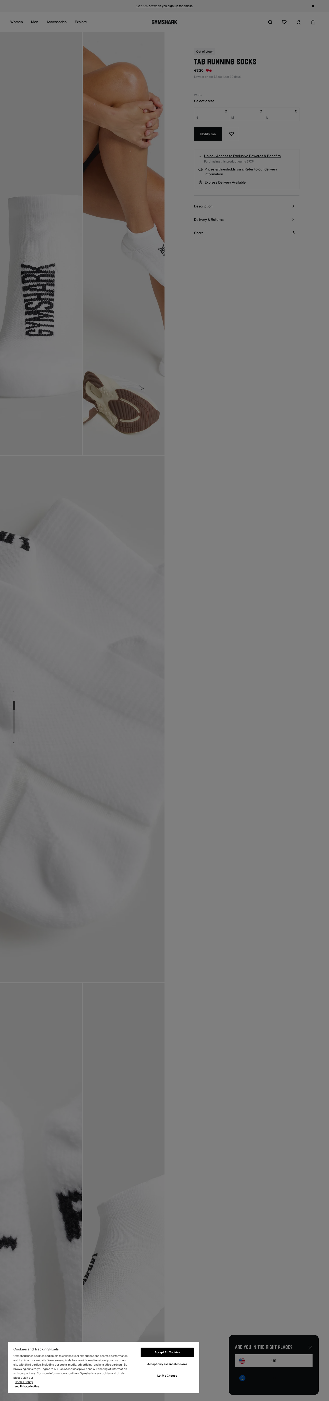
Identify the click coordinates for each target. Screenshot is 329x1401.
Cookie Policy (24, 1382)
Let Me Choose (167, 1376)
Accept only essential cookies (167, 1364)
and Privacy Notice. (27, 1386)
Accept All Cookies (167, 1352)
